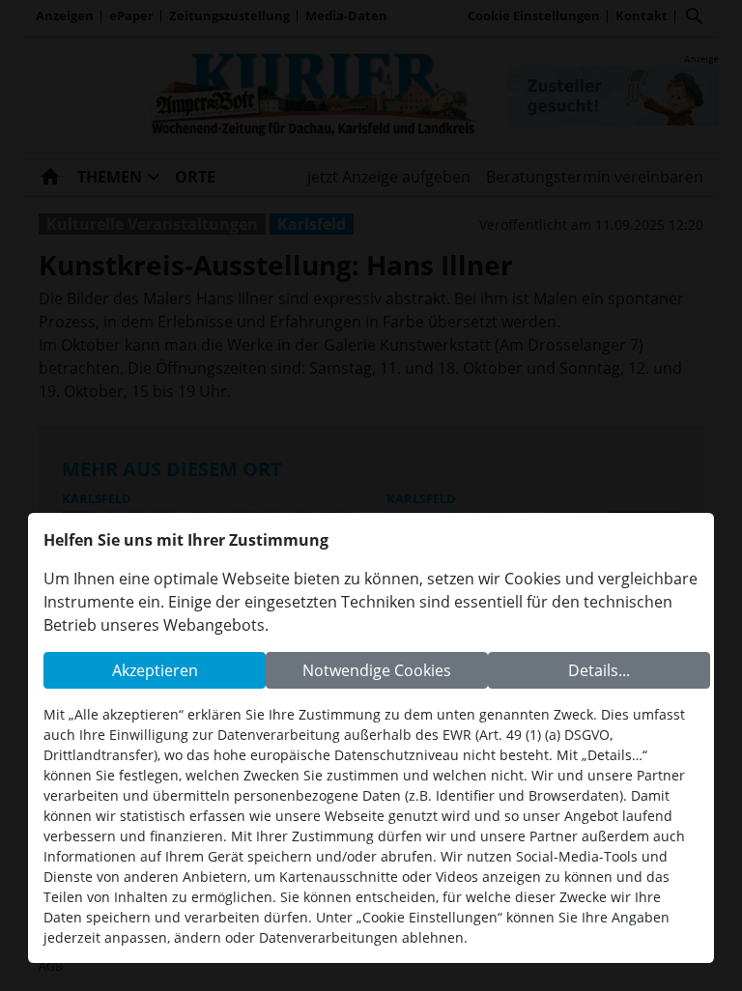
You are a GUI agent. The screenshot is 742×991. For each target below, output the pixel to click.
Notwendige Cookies (376, 670)
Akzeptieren (155, 670)
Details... (599, 670)
